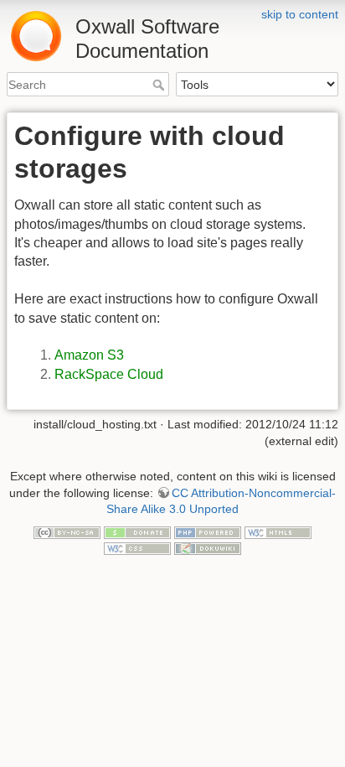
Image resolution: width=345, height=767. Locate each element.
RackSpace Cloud (108, 374)
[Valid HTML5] (278, 531)
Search (160, 85)
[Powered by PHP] (207, 531)
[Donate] (137, 531)
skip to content (299, 14)
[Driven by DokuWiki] (207, 547)
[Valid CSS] (137, 547)
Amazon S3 (89, 355)
